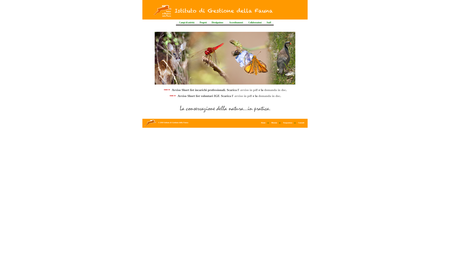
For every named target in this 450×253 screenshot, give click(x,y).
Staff (269, 22)
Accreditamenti (236, 22)
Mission (274, 123)
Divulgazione (217, 22)
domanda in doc (275, 90)
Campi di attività (186, 22)
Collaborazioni (255, 22)
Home (263, 123)
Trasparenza (287, 123)
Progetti (203, 22)
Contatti (301, 123)
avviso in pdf (249, 90)
